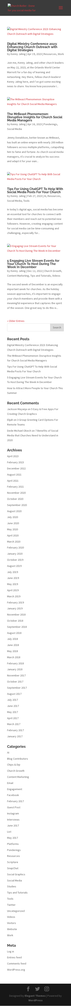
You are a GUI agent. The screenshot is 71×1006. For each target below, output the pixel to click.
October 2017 (15, 681)
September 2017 (17, 687)
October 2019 (15, 560)
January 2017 (14, 736)
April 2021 (13, 480)
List (9, 831)
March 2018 (13, 657)
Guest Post (13, 807)
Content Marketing (18, 275)
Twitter (11, 905)
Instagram (13, 813)
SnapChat (12, 868)
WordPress (35, 1000)
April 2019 (13, 590)
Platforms (13, 844)
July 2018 (12, 639)
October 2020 (15, 499)
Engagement (14, 789)
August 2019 (14, 566)
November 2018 (16, 614)
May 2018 (12, 651)
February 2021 (15, 486)
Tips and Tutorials (40, 275)
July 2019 (12, 572)
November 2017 (16, 675)
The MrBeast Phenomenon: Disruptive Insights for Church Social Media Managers (34, 117)
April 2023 (13, 456)
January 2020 (14, 553)
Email (10, 783)
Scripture (12, 862)
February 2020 (15, 547)
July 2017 (12, 700)
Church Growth (52, 271)
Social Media (14, 129)
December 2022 (16, 468)
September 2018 (17, 627)
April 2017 (13, 718)
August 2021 (14, 474)
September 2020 (17, 505)
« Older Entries (15, 321)
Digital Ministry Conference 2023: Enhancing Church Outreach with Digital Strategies (32, 47)
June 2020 (13, 523)
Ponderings (50, 124)
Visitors (11, 923)
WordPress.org (16, 969)
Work (61, 54)
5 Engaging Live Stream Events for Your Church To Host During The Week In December (33, 264)
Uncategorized (16, 911)
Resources (50, 54)
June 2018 (13, 645)
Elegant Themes (35, 995)
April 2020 (13, 535)
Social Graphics (16, 874)
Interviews (13, 819)
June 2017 (13, 706)
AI (45, 196)
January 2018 (14, 669)
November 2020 (16, 492)
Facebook (13, 795)
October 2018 (15, 620)
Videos (56, 275)
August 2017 (14, 694)
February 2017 (15, 730)
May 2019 (12, 584)
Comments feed (16, 963)
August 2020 (14, 511)
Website (12, 929)
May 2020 (12, 529)
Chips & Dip (13, 764)
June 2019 (13, 578)
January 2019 (14, 608)
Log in (10, 951)
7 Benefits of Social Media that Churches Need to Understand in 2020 (32, 435)
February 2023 (15, 462)
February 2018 (15, 663)
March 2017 (13, 724)
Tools (26, 200)
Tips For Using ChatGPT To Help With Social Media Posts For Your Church (35, 190)
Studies (11, 886)
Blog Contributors (17, 758)
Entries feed (14, 957)
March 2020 (13, 541)
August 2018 (14, 633)
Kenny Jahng (18, 54)
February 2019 (15, 602)
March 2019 (13, 596)
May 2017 (12, 712)
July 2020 (12, 517)
